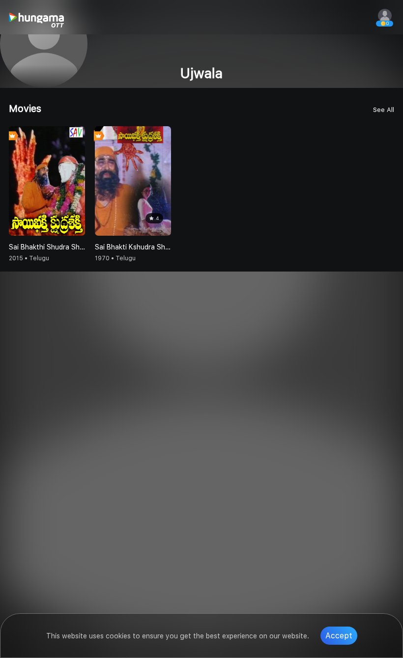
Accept (338, 635)
